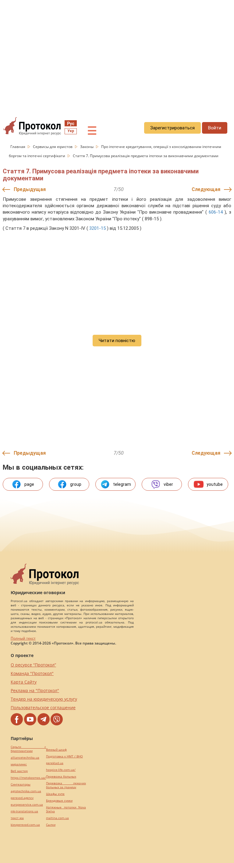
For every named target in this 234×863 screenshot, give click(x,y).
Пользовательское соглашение (43, 707)
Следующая (206, 189)
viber (168, 484)
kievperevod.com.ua (25, 825)
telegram (122, 484)
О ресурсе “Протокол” (33, 665)
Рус (70, 123)
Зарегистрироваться (172, 128)
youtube (215, 484)
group (75, 484)
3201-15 (97, 228)
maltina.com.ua (57, 818)
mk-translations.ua (24, 811)
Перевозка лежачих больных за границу (66, 785)
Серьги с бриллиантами (28, 749)
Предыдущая (30, 189)
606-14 (216, 212)
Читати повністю (117, 340)
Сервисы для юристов (53, 146)
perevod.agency (22, 798)
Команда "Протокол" (32, 673)
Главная (18, 146)
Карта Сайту (24, 682)
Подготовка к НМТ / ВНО (64, 756)
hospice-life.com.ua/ (61, 770)
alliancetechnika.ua (25, 758)
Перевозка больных (61, 776)
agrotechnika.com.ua (26, 791)
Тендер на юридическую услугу (44, 699)
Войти (214, 128)
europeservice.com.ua (27, 805)
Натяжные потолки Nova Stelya (66, 809)
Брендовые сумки (59, 801)
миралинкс (19, 764)
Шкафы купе (55, 794)
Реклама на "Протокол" (35, 690)
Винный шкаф (56, 750)
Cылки (50, 825)
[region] (117, 55)
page (29, 484)
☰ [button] (92, 131)
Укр (70, 131)
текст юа (17, 818)
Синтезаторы (20, 784)
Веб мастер (19, 771)
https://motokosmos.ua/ (28, 778)
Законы (87, 146)
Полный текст (23, 638)
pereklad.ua (54, 763)
